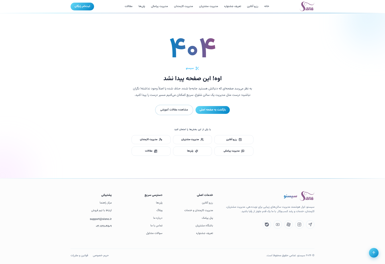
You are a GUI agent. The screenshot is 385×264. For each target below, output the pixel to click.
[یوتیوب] (278, 224)
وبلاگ (159, 210)
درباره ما (157, 218)
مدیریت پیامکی (159, 6)
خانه (266, 6)
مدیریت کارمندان (183, 6)
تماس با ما (156, 226)
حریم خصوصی (101, 256)
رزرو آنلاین (252, 6)
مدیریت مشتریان (208, 6)
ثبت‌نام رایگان (82, 6)
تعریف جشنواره (204, 233)
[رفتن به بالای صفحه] (374, 253)
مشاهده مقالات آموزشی (174, 110)
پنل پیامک (207, 218)
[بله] (267, 224)
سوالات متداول (154, 233)
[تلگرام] (310, 224)
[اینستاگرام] (299, 224)
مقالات (129, 6)
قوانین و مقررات (79, 256)
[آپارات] (288, 224)
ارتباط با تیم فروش (101, 210)
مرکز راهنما (106, 203)
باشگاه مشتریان (204, 226)
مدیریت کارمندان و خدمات (198, 210)
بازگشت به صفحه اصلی (213, 110)
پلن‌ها (142, 6)
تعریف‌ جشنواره (232, 6)
